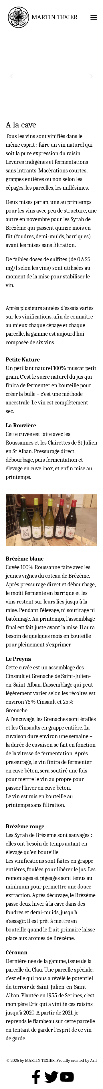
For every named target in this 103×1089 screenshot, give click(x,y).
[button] (93, 17)
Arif (93, 1060)
